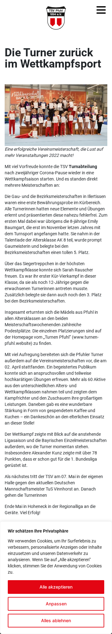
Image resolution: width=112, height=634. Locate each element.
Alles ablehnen (56, 620)
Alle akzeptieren (56, 586)
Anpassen (56, 603)
